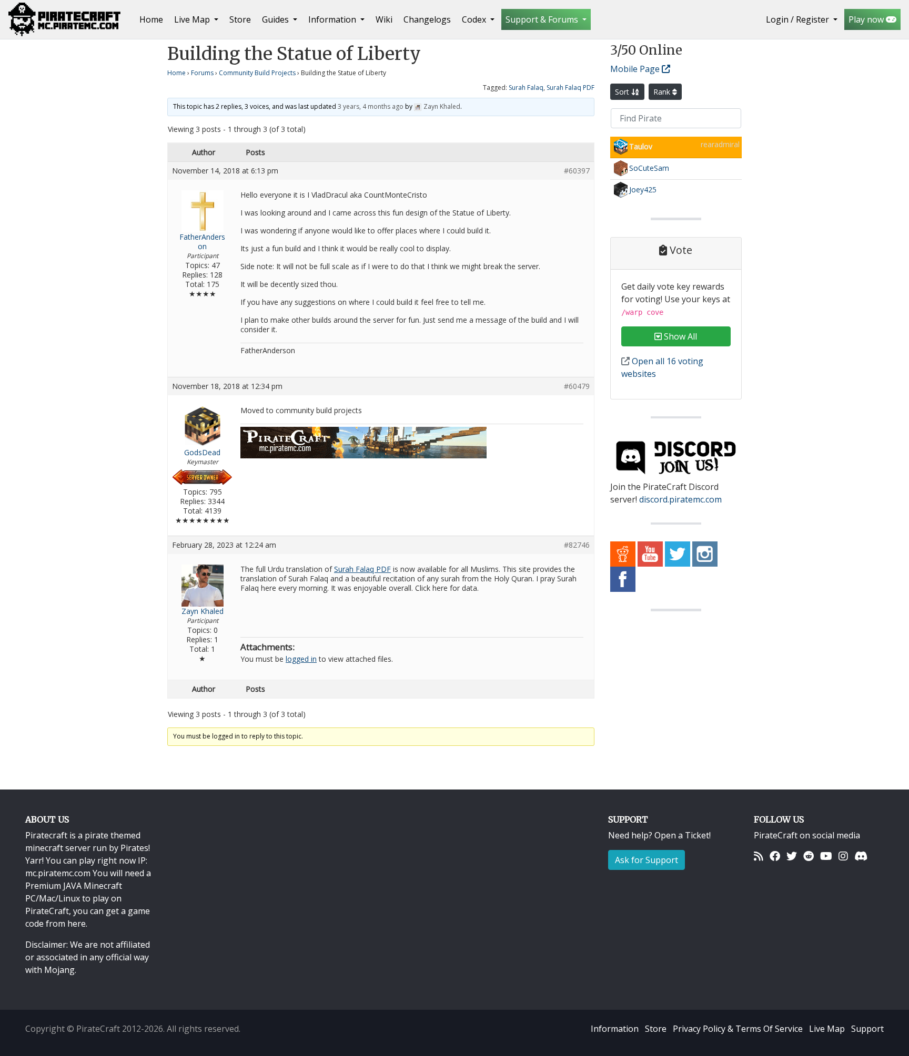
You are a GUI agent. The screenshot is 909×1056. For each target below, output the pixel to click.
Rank (662, 92)
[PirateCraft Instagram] (705, 553)
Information (615, 1028)
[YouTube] (826, 856)
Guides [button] (276, 19)
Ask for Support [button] (646, 860)
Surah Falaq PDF (570, 87)
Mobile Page (636, 69)
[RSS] (758, 856)
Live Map (827, 1028)
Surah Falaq (526, 87)
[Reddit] (808, 856)
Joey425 (642, 189)
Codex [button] (475, 19)
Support (867, 1028)
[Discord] (860, 856)
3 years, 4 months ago (370, 106)
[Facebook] (775, 856)
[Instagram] (843, 856)
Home (153, 19)
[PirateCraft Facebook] (622, 579)
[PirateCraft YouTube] (650, 553)
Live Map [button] (193, 19)
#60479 (577, 386)
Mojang (59, 970)
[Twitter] (791, 856)
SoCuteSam (649, 168)
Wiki (384, 19)
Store (240, 19)
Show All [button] (679, 336)
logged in (301, 659)
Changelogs (427, 19)
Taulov (640, 146)
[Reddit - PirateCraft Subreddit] (622, 553)
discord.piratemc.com (680, 499)
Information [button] (333, 19)
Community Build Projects (257, 72)
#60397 (577, 171)
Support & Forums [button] (543, 19)
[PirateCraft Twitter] (677, 553)
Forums (202, 72)
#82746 (577, 545)
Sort (623, 92)
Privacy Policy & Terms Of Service (738, 1028)
